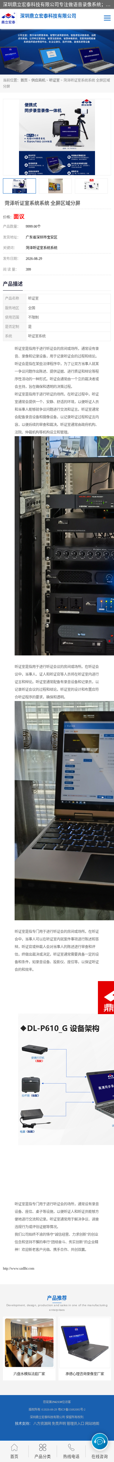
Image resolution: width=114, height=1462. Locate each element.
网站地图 (92, 1424)
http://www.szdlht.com (18, 1268)
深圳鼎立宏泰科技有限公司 (47, 1417)
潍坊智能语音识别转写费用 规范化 (86, 1374)
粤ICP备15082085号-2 (71, 1409)
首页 (23, 80)
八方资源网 (42, 1424)
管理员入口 (75, 1424)
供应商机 (38, 80)
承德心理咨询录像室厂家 (29, 1374)
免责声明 (59, 1424)
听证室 (54, 80)
